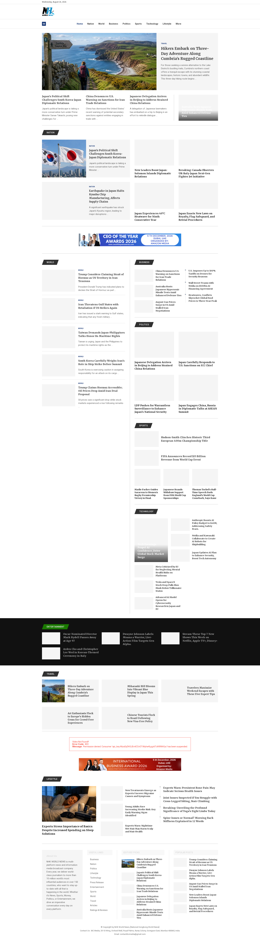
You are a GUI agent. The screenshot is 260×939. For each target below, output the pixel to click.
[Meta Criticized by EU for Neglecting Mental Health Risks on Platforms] (144, 571)
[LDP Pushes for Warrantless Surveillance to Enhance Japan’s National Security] (154, 394)
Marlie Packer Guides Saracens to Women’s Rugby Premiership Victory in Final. (146, 493)
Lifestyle (167, 24)
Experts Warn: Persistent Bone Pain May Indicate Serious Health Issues (189, 789)
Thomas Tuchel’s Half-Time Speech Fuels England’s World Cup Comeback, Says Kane (204, 493)
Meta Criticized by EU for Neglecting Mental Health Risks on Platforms (168, 571)
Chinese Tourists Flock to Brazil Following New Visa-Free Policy (141, 718)
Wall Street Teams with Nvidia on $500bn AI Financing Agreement (201, 286)
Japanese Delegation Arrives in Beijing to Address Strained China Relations (149, 100)
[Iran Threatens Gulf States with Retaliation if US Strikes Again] (58, 309)
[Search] (216, 2)
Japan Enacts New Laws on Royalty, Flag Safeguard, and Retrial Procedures (197, 216)
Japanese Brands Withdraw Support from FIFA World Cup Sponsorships (174, 493)
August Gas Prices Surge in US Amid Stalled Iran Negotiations (166, 306)
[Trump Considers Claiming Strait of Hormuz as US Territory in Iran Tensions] (58, 281)
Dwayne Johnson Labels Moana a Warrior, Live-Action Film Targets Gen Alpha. (202, 874)
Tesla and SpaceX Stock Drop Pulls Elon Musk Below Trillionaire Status (168, 586)
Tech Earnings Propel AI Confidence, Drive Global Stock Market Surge (151, 551)
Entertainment (97, 887)
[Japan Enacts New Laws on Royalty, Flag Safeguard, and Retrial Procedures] (198, 202)
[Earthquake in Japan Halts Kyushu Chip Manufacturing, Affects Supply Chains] (64, 201)
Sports (138, 24)
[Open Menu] (44, 24)
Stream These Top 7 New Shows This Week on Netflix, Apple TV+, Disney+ (200, 637)
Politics (126, 24)
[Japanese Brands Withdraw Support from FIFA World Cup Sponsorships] (176, 484)
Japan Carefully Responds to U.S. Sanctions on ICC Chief (197, 364)
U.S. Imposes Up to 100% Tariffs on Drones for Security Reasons (202, 273)
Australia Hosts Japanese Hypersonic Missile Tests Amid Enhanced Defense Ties (197, 111)
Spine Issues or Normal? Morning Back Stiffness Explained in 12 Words (188, 819)
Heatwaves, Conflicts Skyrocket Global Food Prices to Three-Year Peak (203, 298)
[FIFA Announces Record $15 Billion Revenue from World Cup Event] (147, 458)
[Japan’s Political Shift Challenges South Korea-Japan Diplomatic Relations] (64, 159)
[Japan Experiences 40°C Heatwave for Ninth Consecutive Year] (154, 202)
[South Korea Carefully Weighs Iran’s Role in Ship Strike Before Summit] (58, 365)
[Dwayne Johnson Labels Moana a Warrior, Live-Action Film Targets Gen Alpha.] (111, 638)
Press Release (97, 882)
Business (113, 24)
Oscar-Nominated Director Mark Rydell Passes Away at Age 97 (80, 637)
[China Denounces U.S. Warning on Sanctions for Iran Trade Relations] (144, 275)
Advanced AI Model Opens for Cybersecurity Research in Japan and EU (168, 603)
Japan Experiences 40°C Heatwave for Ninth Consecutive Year (150, 216)
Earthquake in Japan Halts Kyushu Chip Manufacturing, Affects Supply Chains (106, 196)
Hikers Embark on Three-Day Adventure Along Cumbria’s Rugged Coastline (187, 53)
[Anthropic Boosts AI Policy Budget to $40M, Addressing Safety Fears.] (180, 524)
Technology (152, 24)
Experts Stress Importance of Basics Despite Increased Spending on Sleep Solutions (68, 830)
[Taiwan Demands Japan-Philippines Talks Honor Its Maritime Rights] (58, 337)
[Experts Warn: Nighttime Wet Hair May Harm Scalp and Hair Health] (112, 828)
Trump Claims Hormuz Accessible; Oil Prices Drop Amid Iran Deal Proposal (100, 391)
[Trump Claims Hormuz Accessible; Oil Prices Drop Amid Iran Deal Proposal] (58, 395)
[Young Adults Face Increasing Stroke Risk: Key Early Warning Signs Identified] (112, 811)
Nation (90, 24)
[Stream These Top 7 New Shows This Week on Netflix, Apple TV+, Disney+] (170, 638)
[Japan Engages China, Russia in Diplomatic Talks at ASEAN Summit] (198, 394)
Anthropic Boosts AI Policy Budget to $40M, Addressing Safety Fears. (204, 524)
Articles (93, 905)
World (101, 24)
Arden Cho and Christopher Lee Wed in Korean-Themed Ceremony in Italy (81, 652)
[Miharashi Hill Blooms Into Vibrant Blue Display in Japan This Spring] (113, 691)
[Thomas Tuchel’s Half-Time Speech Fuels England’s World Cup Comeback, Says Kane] (205, 484)
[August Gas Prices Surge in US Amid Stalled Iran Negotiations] (144, 306)
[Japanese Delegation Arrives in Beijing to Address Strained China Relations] (154, 351)
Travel (93, 901)
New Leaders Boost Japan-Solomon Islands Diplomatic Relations (153, 173)
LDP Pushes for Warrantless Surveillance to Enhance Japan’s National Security (152, 408)
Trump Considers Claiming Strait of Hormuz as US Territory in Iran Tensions (101, 278)
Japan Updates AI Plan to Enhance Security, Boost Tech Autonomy (204, 555)
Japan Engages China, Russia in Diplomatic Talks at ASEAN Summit (198, 408)
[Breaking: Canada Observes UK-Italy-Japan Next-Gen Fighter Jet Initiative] (198, 159)
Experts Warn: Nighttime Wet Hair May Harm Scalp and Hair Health (139, 828)
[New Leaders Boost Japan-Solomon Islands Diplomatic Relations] (154, 159)
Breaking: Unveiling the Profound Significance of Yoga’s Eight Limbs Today (189, 809)
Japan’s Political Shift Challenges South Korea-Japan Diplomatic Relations (61, 100)
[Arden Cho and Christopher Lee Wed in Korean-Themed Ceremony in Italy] (51, 653)
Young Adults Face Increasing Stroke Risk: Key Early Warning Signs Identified (140, 811)
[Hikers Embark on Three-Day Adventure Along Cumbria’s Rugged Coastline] (99, 61)
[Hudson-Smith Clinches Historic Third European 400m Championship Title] (147, 439)
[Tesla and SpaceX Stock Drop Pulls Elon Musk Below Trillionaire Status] (144, 586)
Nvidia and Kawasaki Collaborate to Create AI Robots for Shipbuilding (203, 540)
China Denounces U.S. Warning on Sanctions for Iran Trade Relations (105, 100)
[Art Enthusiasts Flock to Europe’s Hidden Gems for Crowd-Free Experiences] (53, 718)
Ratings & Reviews (99, 910)
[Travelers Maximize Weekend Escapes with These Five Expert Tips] (172, 691)
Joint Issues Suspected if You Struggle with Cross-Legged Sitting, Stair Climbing (190, 799)
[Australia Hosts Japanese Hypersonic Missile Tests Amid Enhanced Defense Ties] (144, 291)
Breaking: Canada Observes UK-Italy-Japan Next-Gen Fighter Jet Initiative (196, 173)
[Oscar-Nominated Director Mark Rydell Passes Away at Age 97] (51, 638)
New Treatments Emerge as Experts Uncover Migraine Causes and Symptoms (140, 793)
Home (80, 24)
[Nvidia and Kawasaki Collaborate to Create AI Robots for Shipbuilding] (180, 540)
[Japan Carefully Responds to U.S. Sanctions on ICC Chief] (198, 349)
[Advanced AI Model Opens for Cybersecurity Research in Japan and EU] (144, 603)
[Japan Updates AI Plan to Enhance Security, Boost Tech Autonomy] (180, 555)
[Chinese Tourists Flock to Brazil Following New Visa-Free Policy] (113, 718)
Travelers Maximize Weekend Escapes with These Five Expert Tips (201, 691)
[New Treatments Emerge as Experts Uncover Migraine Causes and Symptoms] (112, 793)
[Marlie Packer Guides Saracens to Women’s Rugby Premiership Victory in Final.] (147, 484)
